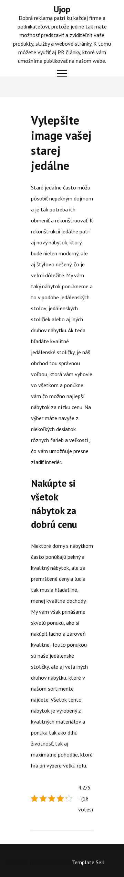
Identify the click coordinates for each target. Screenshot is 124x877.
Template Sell (88, 862)
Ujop (62, 9)
